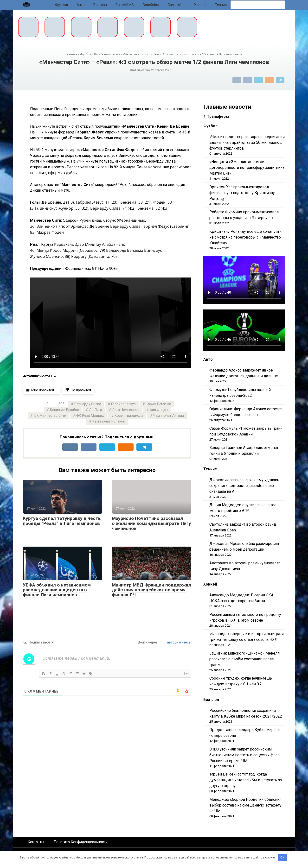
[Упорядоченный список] (70, 674)
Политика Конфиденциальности (81, 842)
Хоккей (200, 5)
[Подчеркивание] (57, 674)
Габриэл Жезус (123, 404)
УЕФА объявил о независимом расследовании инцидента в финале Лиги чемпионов (57, 590)
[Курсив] (50, 674)
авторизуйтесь (178, 642)
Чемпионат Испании (108, 421)
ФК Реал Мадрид (90, 416)
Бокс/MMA (125, 5)
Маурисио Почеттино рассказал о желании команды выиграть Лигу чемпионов (151, 523)
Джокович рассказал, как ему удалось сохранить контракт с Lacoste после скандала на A (244, 486)
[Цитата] (84, 674)
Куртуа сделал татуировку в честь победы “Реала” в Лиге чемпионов (62, 521)
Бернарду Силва (87, 404)
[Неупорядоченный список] (77, 674)
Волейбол (150, 5)
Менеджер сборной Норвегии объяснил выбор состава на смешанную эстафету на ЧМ (245, 805)
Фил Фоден (158, 410)
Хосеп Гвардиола (129, 416)
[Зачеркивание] (63, 674)
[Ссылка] (90, 674)
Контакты (36, 842)
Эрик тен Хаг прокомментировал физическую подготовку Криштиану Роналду (242, 193)
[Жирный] (43, 674)
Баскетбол (177, 5)
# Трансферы (216, 116)
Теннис (221, 5)
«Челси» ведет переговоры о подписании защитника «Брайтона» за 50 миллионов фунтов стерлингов (247, 142)
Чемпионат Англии (168, 416)
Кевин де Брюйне (64, 410)
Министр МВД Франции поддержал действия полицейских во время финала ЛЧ (151, 590)
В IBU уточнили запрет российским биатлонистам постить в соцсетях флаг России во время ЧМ (244, 755)
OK (282, 857)
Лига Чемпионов (125, 410)
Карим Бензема (158, 404)
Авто (81, 5)
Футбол (61, 5)
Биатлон (100, 5)
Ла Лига (95, 410)
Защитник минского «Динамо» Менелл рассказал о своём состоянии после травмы (244, 659)
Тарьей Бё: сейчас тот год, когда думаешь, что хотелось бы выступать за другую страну (245, 780)
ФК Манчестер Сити (50, 416)
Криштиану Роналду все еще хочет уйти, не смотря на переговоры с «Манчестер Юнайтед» (245, 237)
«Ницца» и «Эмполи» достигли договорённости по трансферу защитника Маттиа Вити (246, 167)
